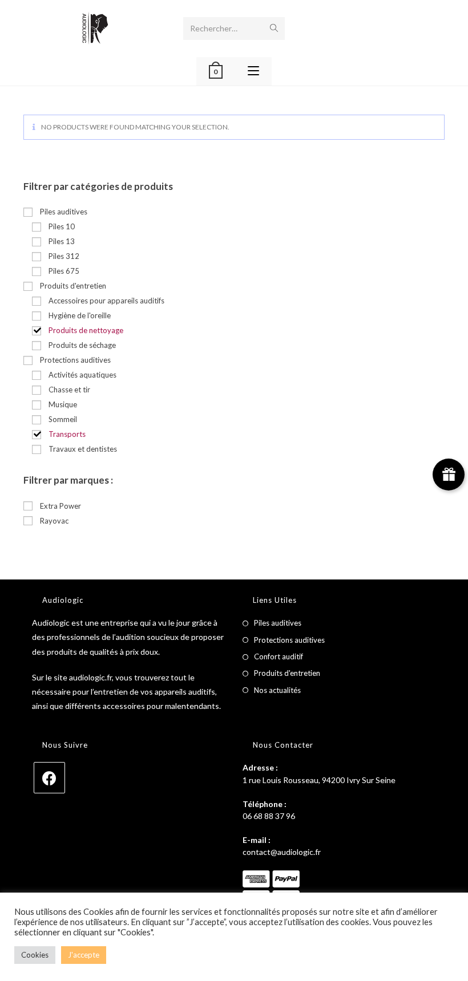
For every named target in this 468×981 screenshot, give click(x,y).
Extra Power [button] (60, 505)
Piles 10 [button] (62, 226)
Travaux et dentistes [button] (83, 448)
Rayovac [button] (54, 520)
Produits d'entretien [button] (73, 285)
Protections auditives (289, 639)
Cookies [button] (35, 954)
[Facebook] (49, 777)
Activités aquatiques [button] (82, 374)
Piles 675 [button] (64, 270)
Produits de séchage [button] (82, 345)
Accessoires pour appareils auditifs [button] (106, 300)
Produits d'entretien (287, 673)
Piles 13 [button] (62, 241)
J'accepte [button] (83, 954)
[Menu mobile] (253, 71)
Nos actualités (277, 690)
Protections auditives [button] (75, 359)
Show (449, 474)
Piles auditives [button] (63, 211)
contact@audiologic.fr (282, 852)
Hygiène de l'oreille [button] (80, 315)
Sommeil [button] (63, 419)
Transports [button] (67, 434)
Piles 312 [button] (64, 256)
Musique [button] (63, 404)
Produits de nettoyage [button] (86, 330)
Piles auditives (277, 622)
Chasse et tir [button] (69, 389)
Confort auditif (278, 656)
